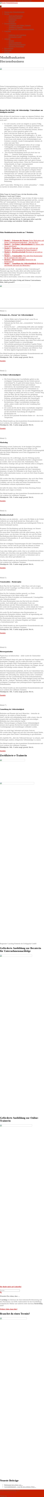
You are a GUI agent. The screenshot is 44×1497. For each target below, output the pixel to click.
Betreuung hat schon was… (13, 1485)
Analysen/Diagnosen (16, 16)
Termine (11, 41)
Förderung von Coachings (17, 35)
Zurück (3, 361)
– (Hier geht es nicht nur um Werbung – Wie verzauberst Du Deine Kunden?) (21, 249)
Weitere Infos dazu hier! (8, 1309)
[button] (0, 6)
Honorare (12, 21)
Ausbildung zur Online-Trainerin (20, 25)
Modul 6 (7, 260)
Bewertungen (8, 48)
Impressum (3, 1492)
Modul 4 (7, 252)
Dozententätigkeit (10, 23)
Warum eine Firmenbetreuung (14, 12)
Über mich (7, 50)
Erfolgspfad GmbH (15, 37)
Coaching (7, 31)
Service (6, 14)
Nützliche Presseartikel (16, 46)
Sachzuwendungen (15, 43)
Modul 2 (7, 244)
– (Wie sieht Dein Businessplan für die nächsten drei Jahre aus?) (23, 257)
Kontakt (7, 52)
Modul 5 (7, 256)
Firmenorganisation (15, 18)
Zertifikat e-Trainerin (16, 27)
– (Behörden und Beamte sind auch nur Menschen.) (24, 264)
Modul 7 (7, 263)
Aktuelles (7, 39)
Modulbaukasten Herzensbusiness (20, 33)
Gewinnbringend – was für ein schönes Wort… (20, 1487)
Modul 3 (7, 248)
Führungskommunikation (17, 44)
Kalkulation (12, 20)
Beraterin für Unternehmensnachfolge (21, 29)
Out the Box (11, 1496)
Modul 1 (7, 240)
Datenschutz (13, 1492)
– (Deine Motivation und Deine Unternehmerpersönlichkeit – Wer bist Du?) (24, 241)
